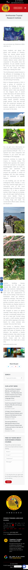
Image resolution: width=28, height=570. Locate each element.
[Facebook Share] (1, 278)
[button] (1, 292)
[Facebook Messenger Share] (1, 289)
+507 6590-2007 (20, 0)
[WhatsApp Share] (1, 287)
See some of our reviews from (17, 557)
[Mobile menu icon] (25, 8)
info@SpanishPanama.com (18, 2)
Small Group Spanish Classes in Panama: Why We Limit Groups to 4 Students (13, 404)
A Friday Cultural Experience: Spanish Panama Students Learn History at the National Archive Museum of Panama (13, 414)
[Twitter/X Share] (1, 281)
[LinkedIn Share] (1, 284)
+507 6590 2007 (11, 528)
